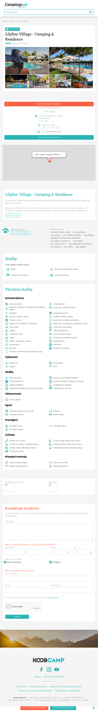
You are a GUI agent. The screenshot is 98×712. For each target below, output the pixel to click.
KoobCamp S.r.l (53, 597)
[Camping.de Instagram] (49, 669)
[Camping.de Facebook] (41, 669)
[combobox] (60, 552)
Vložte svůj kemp (38, 686)
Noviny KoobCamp (54, 676)
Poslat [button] (17, 617)
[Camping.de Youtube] (56, 669)
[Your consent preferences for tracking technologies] (94, 708)
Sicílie (24, 21)
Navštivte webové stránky (34, 708)
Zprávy (37, 676)
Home (11, 21)
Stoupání (56, 562)
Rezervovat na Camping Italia (65, 686)
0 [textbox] (76, 552)
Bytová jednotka (14, 562)
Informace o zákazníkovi (67, 690)
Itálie (18, 21)
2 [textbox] (53, 552)
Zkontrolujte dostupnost (63, 708)
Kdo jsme (22, 686)
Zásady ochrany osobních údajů (35, 690)
